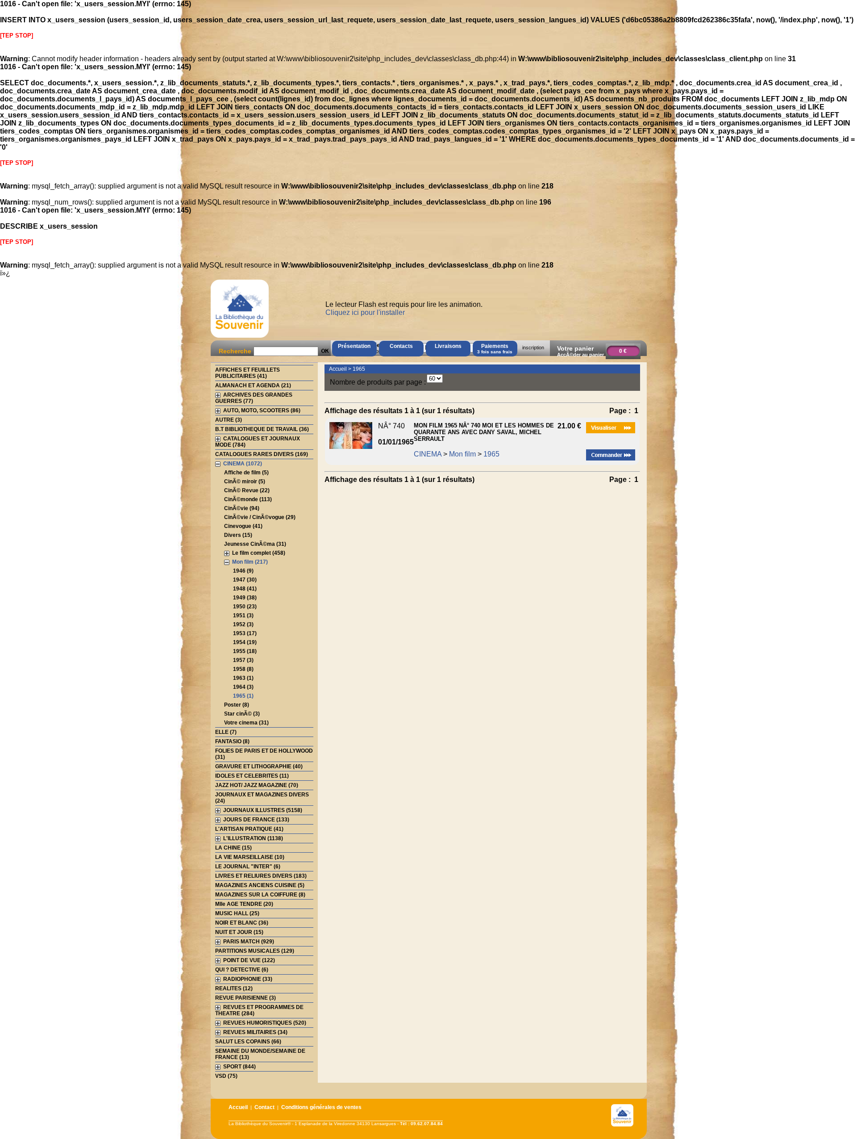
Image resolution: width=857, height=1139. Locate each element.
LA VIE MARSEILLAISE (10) (249, 857)
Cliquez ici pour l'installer (365, 312)
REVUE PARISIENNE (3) (245, 998)
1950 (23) (245, 606)
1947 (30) (245, 580)
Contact (264, 1107)
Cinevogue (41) (243, 526)
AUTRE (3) (228, 420)
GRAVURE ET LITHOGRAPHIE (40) (259, 766)
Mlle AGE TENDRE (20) (244, 904)
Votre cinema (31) (246, 723)
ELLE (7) (226, 732)
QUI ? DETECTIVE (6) (241, 970)
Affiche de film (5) (246, 472)
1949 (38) (245, 598)
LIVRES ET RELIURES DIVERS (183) (261, 876)
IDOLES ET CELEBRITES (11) (252, 776)
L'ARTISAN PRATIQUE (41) (249, 829)
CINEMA (427, 454)
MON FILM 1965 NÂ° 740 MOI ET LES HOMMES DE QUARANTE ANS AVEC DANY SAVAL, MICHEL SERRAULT (484, 432)
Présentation (354, 346)
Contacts (401, 346)
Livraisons (448, 346)
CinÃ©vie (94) (241, 508)
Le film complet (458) (258, 553)
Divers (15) (238, 535)
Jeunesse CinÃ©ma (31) (255, 544)
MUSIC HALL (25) (237, 913)
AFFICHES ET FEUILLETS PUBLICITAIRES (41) (247, 373)
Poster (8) (236, 705)
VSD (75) (226, 1076)
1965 (359, 369)
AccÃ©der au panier (580, 354)
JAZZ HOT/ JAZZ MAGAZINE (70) (256, 785)
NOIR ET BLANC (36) (241, 923)
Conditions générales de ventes (321, 1107)
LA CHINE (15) (233, 848)
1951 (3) (243, 615)
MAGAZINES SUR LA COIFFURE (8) (260, 895)
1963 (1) (243, 678)
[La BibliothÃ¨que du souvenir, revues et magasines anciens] (240, 337)
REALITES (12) (234, 988)
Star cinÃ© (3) (242, 714)
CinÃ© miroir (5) (244, 481)
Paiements (494, 348)
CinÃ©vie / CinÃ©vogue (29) (259, 517)
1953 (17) (245, 633)
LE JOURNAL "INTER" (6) (247, 866)
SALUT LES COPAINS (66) (248, 1041)
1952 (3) (243, 624)
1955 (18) (245, 651)
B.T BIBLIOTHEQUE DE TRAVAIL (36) (262, 429)
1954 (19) (245, 642)
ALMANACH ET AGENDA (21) (253, 385)
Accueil (338, 369)
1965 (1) (243, 696)
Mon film (462, 454)
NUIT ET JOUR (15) (239, 932)
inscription (533, 347)
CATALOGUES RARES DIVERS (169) (261, 454)
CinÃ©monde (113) (248, 499)
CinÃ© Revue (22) (247, 490)
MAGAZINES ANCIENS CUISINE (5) (259, 885)
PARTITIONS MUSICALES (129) (254, 951)
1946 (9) (243, 571)
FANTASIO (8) (232, 741)
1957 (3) (243, 660)
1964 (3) (243, 687)
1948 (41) (245, 589)
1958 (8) (243, 669)
